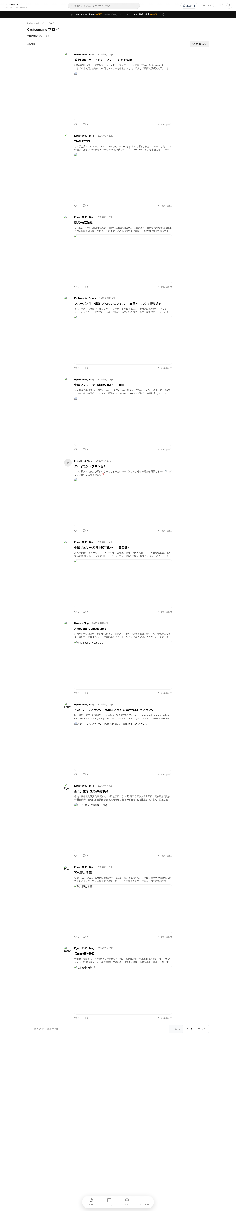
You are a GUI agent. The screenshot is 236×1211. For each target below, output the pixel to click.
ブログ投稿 (34, 36)
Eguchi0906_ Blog (84, 54)
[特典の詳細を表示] (163, 14)
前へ (177, 1029)
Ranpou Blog (81, 623)
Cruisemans (11, 4)
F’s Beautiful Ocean (85, 298)
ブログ (48, 36)
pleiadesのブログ (83, 460)
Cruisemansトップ (35, 23)
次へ (200, 1029)
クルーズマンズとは (208, 6)
